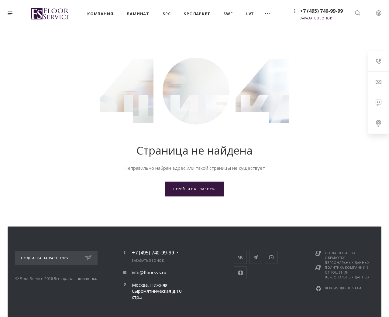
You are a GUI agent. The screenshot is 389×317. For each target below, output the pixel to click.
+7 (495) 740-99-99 (321, 11)
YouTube (271, 257)
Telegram (255, 257)
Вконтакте (240, 257)
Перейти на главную (194, 188)
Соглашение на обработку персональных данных (347, 258)
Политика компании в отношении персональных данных (347, 272)
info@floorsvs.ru (149, 272)
